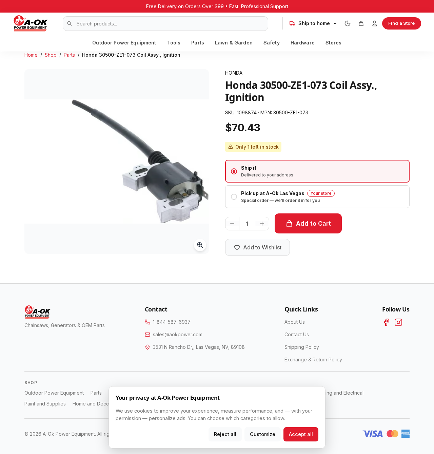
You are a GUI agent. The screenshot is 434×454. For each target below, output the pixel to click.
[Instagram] (398, 322)
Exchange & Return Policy (313, 359)
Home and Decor (92, 403)
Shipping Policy (301, 347)
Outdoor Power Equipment (124, 42)
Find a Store (401, 23)
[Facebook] (386, 322)
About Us (294, 322)
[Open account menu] (375, 23)
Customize (262, 434)
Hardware (303, 42)
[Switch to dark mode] (347, 23)
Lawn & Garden (234, 42)
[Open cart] (361, 23)
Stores (334, 42)
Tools (174, 42)
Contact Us (296, 334)
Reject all (225, 434)
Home (31, 55)
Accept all (301, 434)
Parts (197, 42)
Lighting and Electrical (339, 393)
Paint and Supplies (45, 403)
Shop (51, 55)
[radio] (317, 171)
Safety (271, 42)
